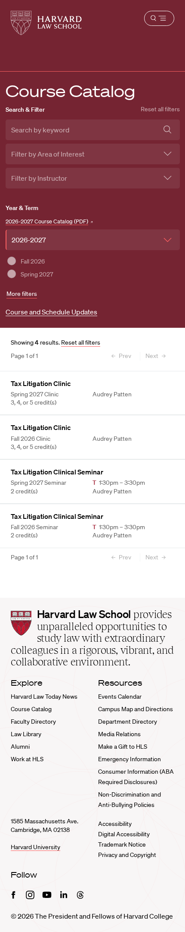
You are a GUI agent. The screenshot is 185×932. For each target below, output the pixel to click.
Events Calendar (120, 696)
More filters (21, 294)
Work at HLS (27, 759)
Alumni (20, 746)
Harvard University (35, 847)
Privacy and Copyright (127, 855)
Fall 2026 (33, 261)
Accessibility (115, 824)
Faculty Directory (33, 721)
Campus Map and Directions (135, 709)
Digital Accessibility (124, 834)
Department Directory (127, 721)
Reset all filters (160, 109)
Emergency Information (129, 759)
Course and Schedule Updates (51, 312)
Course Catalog (31, 709)
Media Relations (119, 734)
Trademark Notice (122, 844)
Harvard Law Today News (44, 696)
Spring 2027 (37, 274)
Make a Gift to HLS (122, 746)
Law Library (26, 734)
